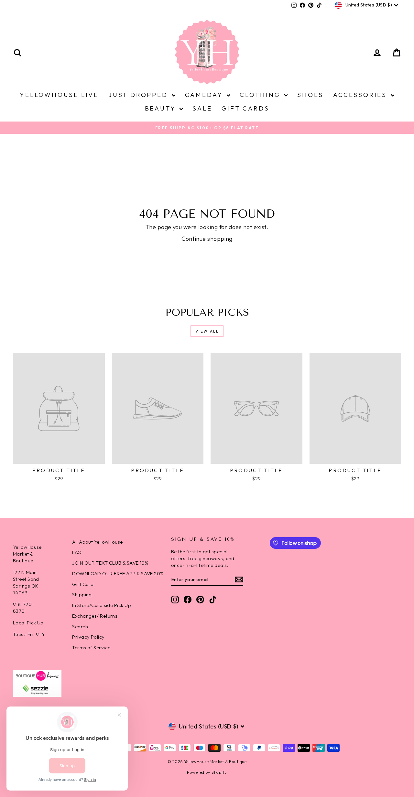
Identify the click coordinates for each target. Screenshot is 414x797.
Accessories (361, 95)
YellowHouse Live (59, 95)
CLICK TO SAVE (218, 751)
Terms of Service (91, 647)
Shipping (82, 594)
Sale (202, 108)
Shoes (310, 95)
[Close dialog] (399, 637)
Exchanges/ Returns (94, 616)
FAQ (77, 552)
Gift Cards (245, 108)
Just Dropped (139, 95)
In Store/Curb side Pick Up (101, 605)
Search (80, 626)
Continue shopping (207, 238)
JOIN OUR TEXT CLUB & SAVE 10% (110, 563)
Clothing (261, 95)
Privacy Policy (88, 637)
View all (207, 331)
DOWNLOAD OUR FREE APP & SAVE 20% (117, 573)
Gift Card (82, 584)
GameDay (205, 95)
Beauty (161, 108)
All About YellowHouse (97, 542)
